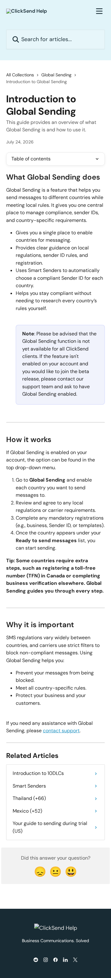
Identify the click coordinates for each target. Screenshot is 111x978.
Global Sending (56, 75)
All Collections (20, 75)
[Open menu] (99, 11)
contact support (61, 730)
